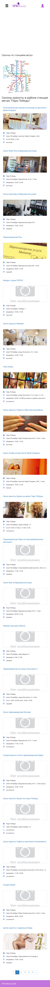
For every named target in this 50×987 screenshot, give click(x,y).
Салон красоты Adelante (13, 324)
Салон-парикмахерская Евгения (17, 712)
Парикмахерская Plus (12, 237)
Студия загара (9, 885)
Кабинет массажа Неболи (14, 626)
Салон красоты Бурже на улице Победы (20, 798)
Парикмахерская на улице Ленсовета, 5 (20, 669)
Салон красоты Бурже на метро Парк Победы (23, 496)
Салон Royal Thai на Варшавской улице (20, 151)
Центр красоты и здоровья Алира (17, 928)
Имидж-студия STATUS (13, 280)
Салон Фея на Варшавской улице (17, 583)
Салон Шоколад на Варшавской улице (19, 194)
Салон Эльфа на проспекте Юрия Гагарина (21, 453)
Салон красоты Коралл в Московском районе (23, 410)
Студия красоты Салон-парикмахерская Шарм (23, 755)
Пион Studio (8, 367)
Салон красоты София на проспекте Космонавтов (24, 841)
